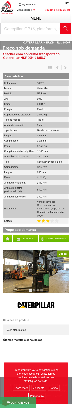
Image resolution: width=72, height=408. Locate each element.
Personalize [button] (37, 396)
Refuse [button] (53, 388)
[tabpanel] (36, 271)
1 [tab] (31, 292)
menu (36, 18)
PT (67, 3)
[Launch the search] (65, 28)
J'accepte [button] (38, 388)
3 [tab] (38, 292)
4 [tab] (42, 292)
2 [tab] (34, 292)
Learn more (21, 388)
